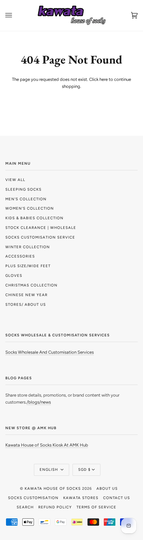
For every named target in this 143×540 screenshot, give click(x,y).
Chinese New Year (26, 294)
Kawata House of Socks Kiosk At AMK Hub (46, 445)
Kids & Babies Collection (34, 218)
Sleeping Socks (23, 189)
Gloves (13, 275)
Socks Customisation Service (40, 237)
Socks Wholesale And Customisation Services (49, 352)
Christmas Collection (31, 285)
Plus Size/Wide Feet (28, 266)
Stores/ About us (25, 304)
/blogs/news (39, 402)
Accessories (20, 256)
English (49, 469)
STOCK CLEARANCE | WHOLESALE (40, 227)
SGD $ (84, 469)
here (103, 79)
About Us (107, 488)
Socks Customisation (33, 497)
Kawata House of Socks (53, 488)
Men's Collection (26, 199)
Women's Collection (29, 208)
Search (25, 507)
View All (15, 179)
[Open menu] (15, 15)
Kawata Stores (80, 497)
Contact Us (116, 497)
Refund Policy (55, 507)
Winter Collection (27, 247)
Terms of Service (96, 507)
